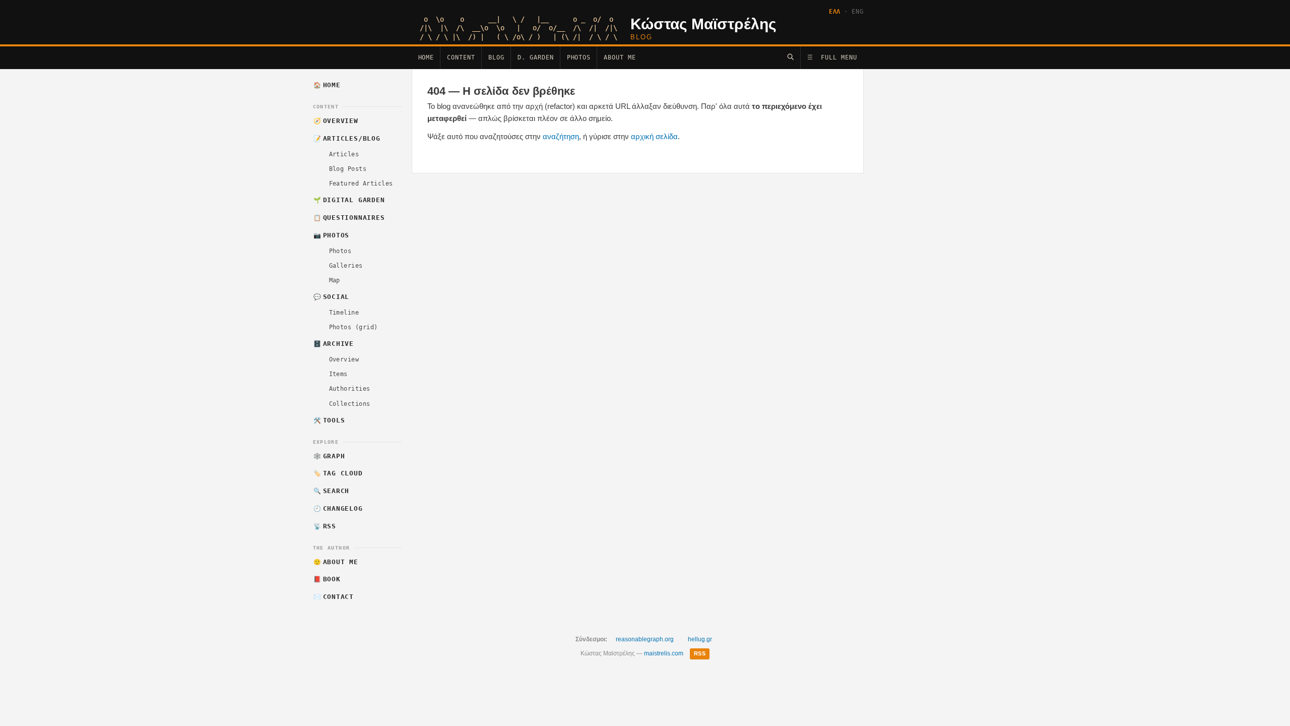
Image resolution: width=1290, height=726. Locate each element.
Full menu (832, 57)
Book (327, 579)
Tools (329, 420)
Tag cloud (338, 473)
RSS (324, 526)
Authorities (349, 388)
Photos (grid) (353, 327)
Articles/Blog (346, 138)
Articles (344, 154)
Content (461, 57)
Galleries (346, 265)
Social (331, 296)
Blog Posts (348, 168)
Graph (329, 456)
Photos (579, 57)
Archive (333, 343)
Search (331, 491)
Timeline (344, 312)
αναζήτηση (561, 136)
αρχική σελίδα (654, 136)
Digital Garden (348, 200)
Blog (496, 57)
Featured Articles (361, 183)
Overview (335, 121)
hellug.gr (700, 639)
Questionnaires (348, 217)
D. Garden (536, 57)
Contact (333, 596)
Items (338, 374)
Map (334, 280)
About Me (620, 57)
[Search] (790, 56)
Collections (349, 403)
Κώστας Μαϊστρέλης (703, 24)
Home (426, 57)
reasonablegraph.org (645, 639)
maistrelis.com (663, 653)
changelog (338, 508)
